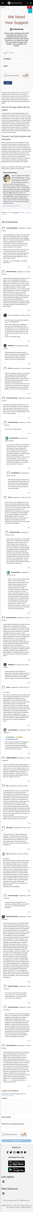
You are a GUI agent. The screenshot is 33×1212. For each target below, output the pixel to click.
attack (22, 212)
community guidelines (7, 1095)
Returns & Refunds (15, 1207)
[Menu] (3, 1193)
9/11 (19, 212)
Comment (4, 1098)
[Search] (29, 7)
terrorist (4, 214)
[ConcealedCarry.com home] (15, 3)
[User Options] (3, 1181)
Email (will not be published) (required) (13, 1124)
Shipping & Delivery (26, 1207)
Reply (28, 267)
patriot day (28, 212)
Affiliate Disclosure (7, 1205)
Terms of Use (16, 1205)
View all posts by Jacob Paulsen (11, 206)
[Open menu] (2, 2)
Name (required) (6, 1117)
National (9, 212)
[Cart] (30, 3)
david (10, 315)
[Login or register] (27, 3)
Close (30, 10)
